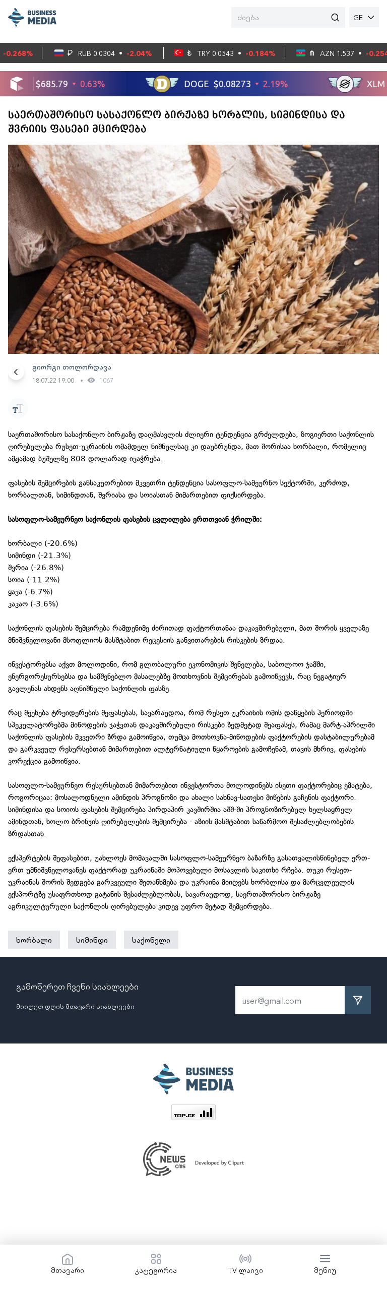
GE (358, 17)
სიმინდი (92, 940)
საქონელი (151, 940)
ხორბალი (34, 940)
